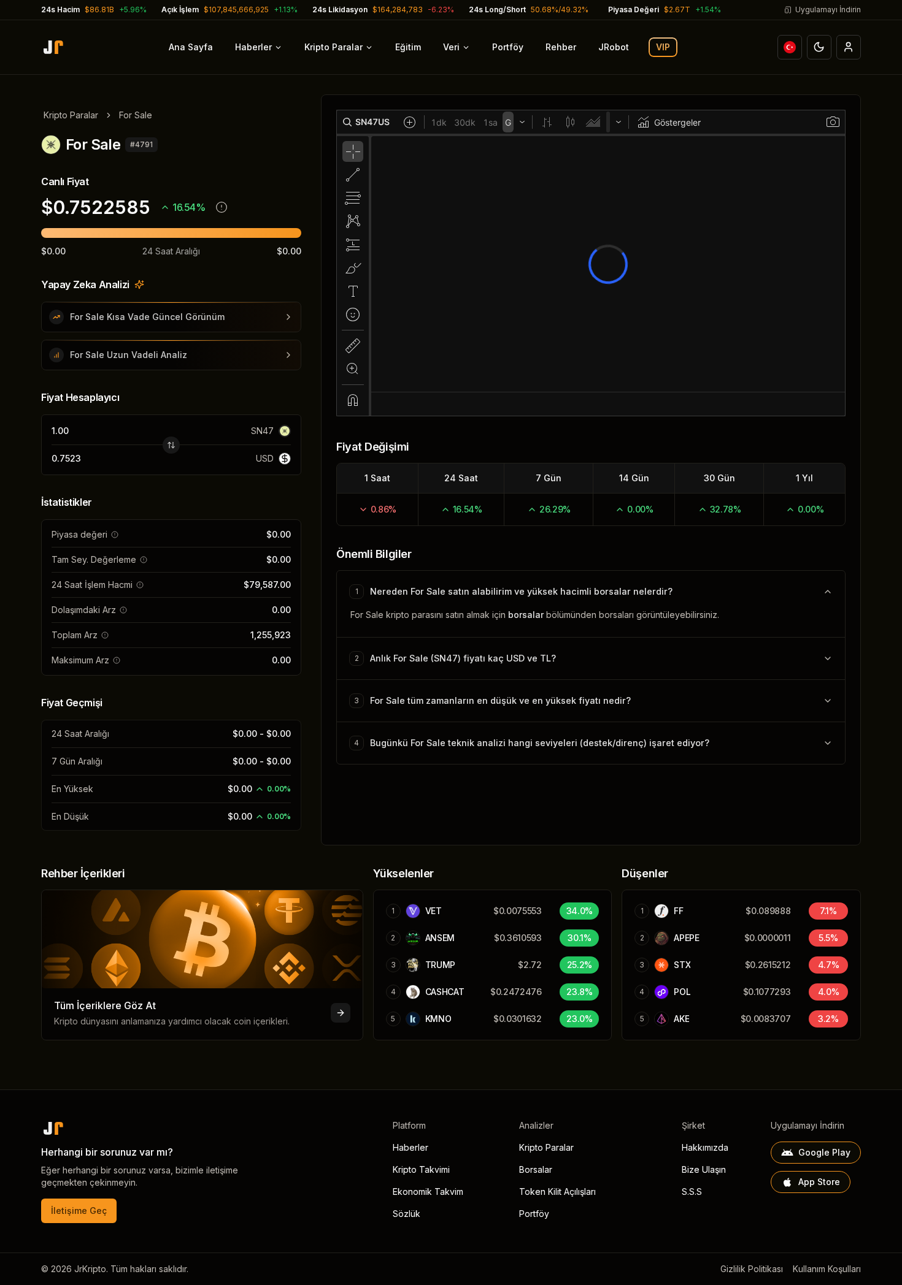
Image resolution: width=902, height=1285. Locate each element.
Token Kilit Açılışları (557, 1191)
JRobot (613, 47)
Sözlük (406, 1213)
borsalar (526, 614)
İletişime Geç (79, 1210)
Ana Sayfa (191, 47)
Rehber (560, 47)
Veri (451, 47)
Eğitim (408, 47)
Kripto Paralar (333, 47)
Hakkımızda (705, 1147)
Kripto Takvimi (421, 1169)
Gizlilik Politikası (751, 1269)
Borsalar (535, 1169)
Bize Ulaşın (704, 1169)
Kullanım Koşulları (827, 1269)
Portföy (507, 47)
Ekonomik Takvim (428, 1191)
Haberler (253, 47)
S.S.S (692, 1191)
